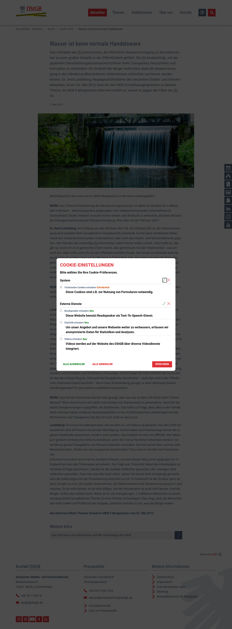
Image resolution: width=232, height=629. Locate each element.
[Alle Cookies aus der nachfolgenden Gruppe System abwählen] (169, 280)
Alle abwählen (102, 364)
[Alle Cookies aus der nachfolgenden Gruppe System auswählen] (165, 280)
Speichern (162, 364)
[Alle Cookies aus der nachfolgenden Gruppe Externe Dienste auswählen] (165, 304)
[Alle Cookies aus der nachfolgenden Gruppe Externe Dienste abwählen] (169, 304)
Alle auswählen (74, 364)
